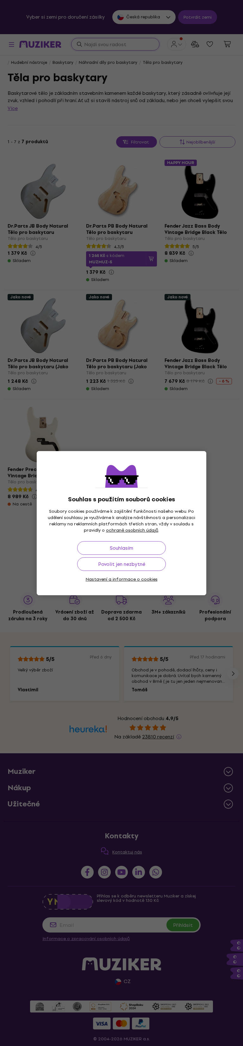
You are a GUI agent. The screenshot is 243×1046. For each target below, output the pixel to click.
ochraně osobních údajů (132, 530)
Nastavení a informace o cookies (122, 579)
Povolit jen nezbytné (121, 564)
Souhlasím (121, 548)
